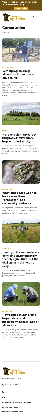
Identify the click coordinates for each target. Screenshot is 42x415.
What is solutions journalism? (16, 403)
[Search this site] (34, 17)
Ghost (17, 384)
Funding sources (10, 407)
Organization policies (12, 411)
